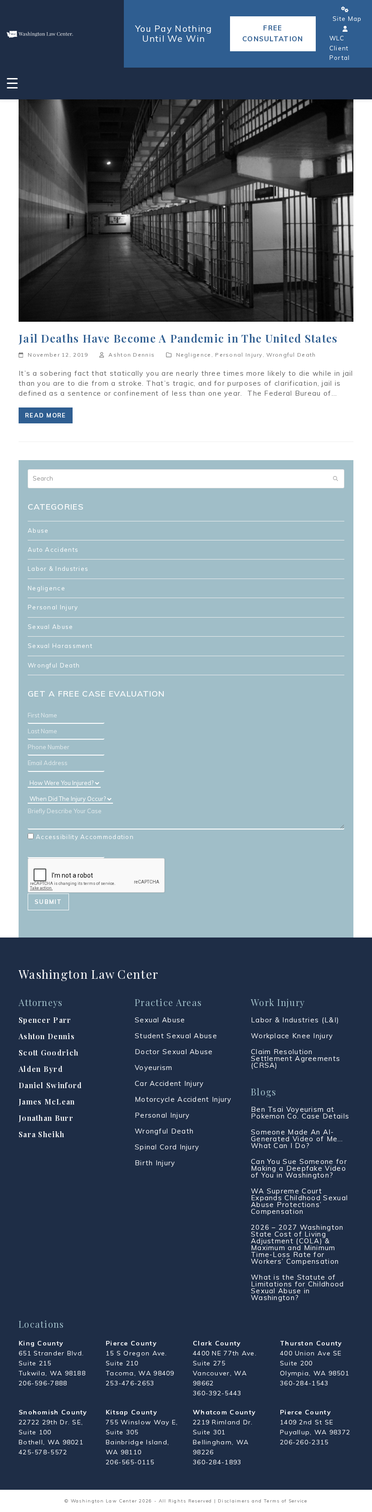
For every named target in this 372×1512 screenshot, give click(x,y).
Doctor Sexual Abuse (174, 1051)
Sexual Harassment (60, 645)
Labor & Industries (58, 568)
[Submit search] (335, 478)
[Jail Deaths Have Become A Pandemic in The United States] (186, 209)
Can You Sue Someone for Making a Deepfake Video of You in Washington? (299, 1168)
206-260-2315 (304, 1442)
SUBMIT (48, 901)
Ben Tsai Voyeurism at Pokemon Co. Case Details (300, 1112)
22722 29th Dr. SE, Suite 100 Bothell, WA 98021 (51, 1432)
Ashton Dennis (131, 354)
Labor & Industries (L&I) (295, 1020)
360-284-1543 (304, 1383)
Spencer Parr (45, 1020)
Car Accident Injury (169, 1083)
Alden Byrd (41, 1069)
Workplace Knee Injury (292, 1035)
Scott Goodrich (48, 1052)
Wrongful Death (291, 354)
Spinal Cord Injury (167, 1147)
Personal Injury (239, 354)
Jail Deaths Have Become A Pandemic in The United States (178, 338)
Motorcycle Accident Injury (183, 1099)
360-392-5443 (217, 1393)
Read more (45, 415)
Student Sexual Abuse (176, 1035)
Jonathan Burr (46, 1118)
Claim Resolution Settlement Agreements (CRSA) (295, 1058)
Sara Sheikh (41, 1134)
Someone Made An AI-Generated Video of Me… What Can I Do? (297, 1139)
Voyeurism (154, 1067)
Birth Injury (155, 1163)
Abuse (38, 530)
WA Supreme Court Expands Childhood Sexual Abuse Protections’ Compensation (299, 1201)
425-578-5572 (43, 1452)
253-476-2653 (130, 1383)
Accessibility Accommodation (85, 836)
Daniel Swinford (51, 1085)
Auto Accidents (53, 549)
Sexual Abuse (50, 626)
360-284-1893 (217, 1462)
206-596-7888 (43, 1383)
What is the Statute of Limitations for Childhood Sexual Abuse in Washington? (297, 1287)
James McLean (47, 1101)
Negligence (193, 354)
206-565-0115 (130, 1462)
